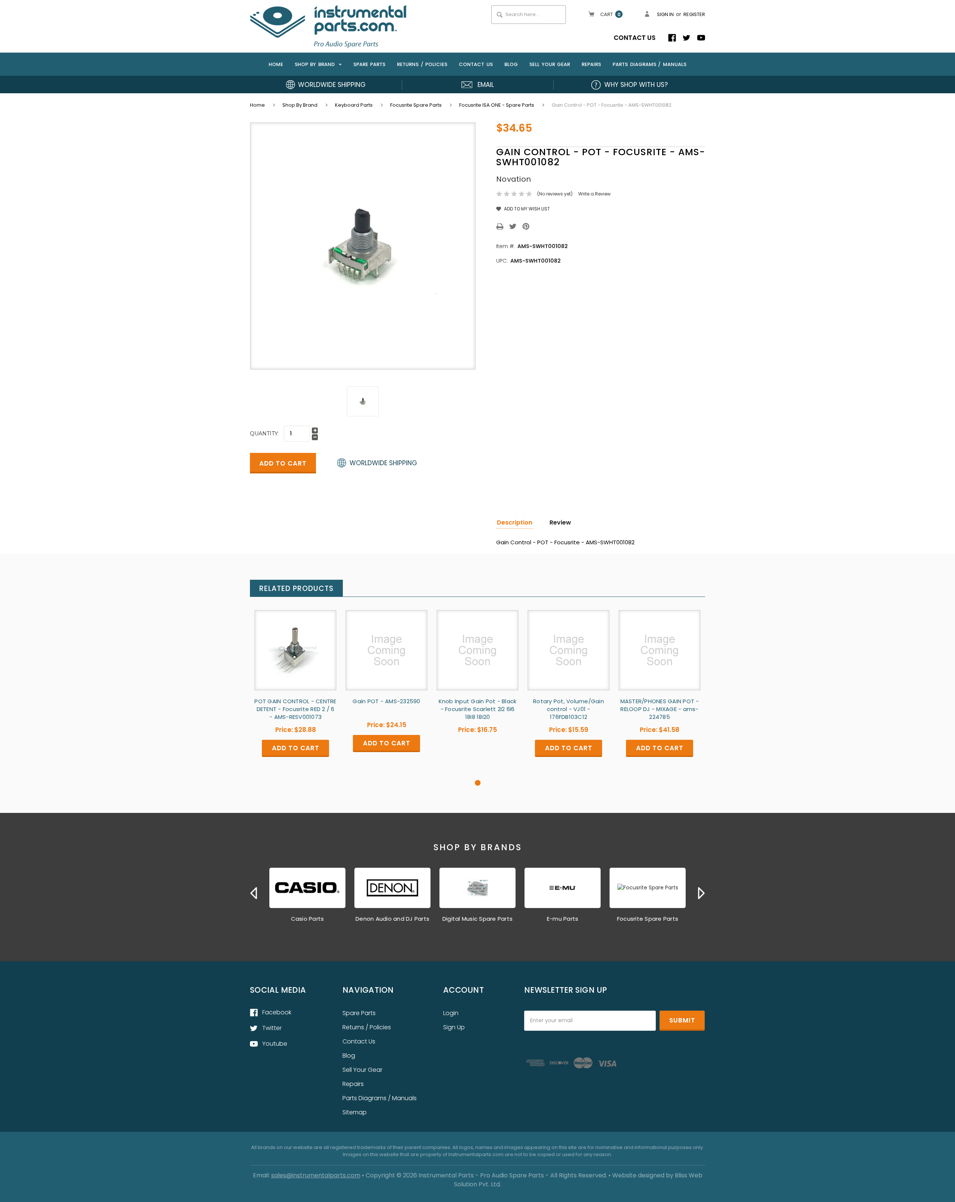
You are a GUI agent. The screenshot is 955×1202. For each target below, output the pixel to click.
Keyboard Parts (354, 105)
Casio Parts (307, 919)
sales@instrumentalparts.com (315, 1175)
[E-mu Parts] (563, 888)
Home (276, 64)
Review (560, 522)
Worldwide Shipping (332, 84)
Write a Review (594, 194)
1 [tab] (477, 783)
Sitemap (354, 1112)
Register (694, 14)
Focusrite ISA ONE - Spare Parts (496, 105)
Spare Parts (369, 64)
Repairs (591, 64)
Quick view (295, 643)
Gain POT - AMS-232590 (386, 701)
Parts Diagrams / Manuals (649, 64)
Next (701, 893)
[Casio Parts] (307, 888)
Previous (253, 893)
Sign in (665, 14)
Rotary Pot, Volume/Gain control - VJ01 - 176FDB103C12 (568, 709)
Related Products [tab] (296, 588)
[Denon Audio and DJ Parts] (392, 888)
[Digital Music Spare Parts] (477, 888)
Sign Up (454, 1027)
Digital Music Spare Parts (477, 919)
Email (486, 84)
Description (514, 522)
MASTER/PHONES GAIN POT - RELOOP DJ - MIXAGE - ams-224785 (659, 709)
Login (450, 1013)
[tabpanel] (295, 694)
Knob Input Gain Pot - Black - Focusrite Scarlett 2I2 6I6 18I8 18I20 (478, 709)
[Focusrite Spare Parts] (648, 888)
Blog (511, 64)
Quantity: (264, 433)
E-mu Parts (563, 919)
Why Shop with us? (636, 84)
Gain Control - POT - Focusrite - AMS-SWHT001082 (611, 105)
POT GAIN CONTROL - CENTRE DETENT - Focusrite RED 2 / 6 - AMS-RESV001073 (295, 709)
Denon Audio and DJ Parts (392, 919)
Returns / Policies (422, 64)
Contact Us (634, 37)
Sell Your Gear (549, 64)
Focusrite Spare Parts (416, 105)
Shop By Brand (316, 64)
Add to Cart (295, 656)
